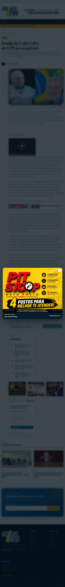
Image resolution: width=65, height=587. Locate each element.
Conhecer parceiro (55, 315)
